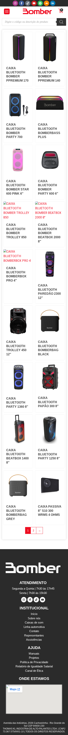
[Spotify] (40, 3)
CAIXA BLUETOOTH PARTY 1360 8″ (17, 402)
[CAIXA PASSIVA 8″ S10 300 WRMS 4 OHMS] (50, 499)
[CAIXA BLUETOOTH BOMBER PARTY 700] (18, 117)
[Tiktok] (27, 3)
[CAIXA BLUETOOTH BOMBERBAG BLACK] (50, 334)
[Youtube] (34, 3)
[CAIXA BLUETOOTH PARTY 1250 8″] (50, 443)
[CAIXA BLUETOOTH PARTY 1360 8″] (18, 391)
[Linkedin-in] (52, 3)
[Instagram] (15, 3)
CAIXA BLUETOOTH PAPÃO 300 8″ (48, 402)
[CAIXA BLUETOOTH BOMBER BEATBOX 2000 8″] (50, 217)
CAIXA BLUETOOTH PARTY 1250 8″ (49, 454)
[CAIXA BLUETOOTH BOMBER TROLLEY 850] (18, 217)
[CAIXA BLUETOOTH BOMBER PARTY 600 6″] (50, 174)
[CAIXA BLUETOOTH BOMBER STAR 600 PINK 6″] (18, 174)
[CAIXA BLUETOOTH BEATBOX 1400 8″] (18, 443)
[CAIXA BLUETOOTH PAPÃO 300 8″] (50, 390)
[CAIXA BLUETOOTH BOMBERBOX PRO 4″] (18, 260)
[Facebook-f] (21, 3)
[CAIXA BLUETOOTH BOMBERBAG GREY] (18, 499)
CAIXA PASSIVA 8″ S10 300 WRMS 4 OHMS (49, 510)
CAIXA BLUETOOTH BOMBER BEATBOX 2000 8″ (49, 233)
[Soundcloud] (46, 3)
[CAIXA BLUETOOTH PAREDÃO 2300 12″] (50, 278)
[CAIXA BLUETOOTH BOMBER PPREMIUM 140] (50, 61)
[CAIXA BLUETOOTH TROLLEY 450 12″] (18, 334)
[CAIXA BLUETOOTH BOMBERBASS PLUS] (50, 117)
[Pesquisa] (61, 22)
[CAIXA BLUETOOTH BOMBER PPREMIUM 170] (18, 61)
